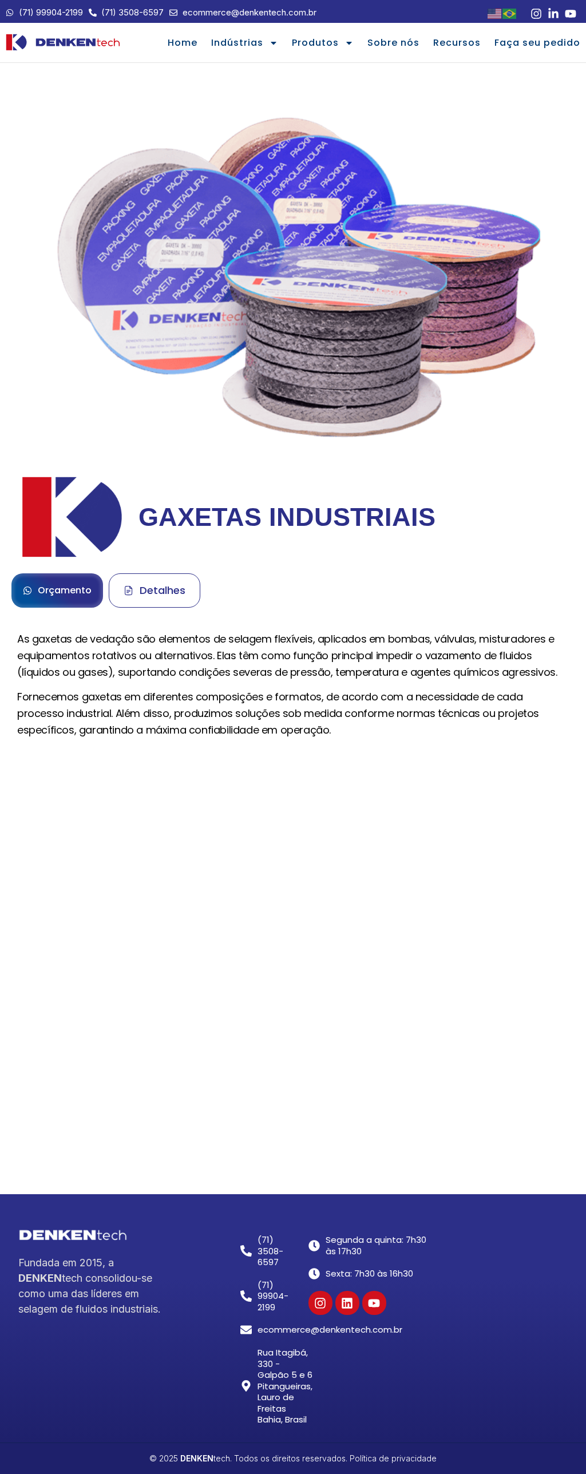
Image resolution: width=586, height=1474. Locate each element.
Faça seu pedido (537, 42)
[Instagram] (320, 1303)
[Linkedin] (347, 1303)
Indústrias (237, 42)
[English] (495, 12)
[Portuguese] (509, 12)
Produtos (315, 42)
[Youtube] (374, 1303)
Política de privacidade (393, 1458)
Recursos (457, 42)
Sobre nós (393, 42)
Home (182, 42)
